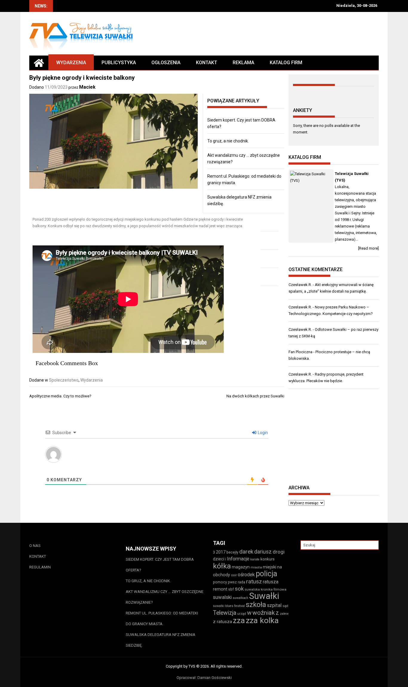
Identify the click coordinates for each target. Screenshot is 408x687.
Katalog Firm (286, 62)
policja (266, 573)
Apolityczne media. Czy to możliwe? (60, 396)
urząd (241, 613)
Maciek (87, 87)
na (279, 567)
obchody (221, 574)
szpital (274, 605)
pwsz (232, 582)
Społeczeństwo (64, 380)
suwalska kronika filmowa (265, 589)
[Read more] (368, 248)
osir (234, 575)
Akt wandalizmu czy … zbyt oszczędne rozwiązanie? (164, 597)
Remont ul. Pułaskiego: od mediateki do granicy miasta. (162, 618)
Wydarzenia (71, 62)
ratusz (254, 581)
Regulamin (40, 567)
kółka (222, 566)
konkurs (267, 559)
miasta (256, 567)
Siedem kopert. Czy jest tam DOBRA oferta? (160, 564)
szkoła (256, 604)
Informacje (238, 559)
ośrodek (246, 574)
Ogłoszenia (165, 62)
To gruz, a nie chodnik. (228, 141)
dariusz (263, 551)
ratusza (270, 582)
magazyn (241, 567)
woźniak (263, 612)
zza (239, 620)
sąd (285, 606)
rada (241, 582)
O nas (35, 545)
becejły (232, 552)
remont (220, 589)
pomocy (220, 582)
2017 (221, 552)
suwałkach (240, 598)
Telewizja (224, 612)
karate (255, 559)
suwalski (222, 597)
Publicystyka (119, 62)
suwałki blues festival (229, 606)
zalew (284, 614)
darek (246, 551)
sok (239, 588)
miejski (269, 567)
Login (262, 432)
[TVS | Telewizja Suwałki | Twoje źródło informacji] (38, 63)
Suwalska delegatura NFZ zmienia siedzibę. (160, 640)
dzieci (218, 559)
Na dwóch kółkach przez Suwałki (255, 396)
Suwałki (264, 596)
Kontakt (206, 62)
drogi (279, 552)
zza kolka (262, 620)
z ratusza (222, 621)
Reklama (243, 62)
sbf (231, 589)
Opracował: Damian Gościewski (204, 677)
